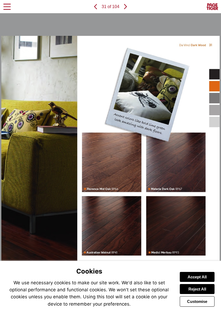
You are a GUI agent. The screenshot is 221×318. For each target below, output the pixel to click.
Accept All (197, 277)
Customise (197, 301)
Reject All (197, 289)
